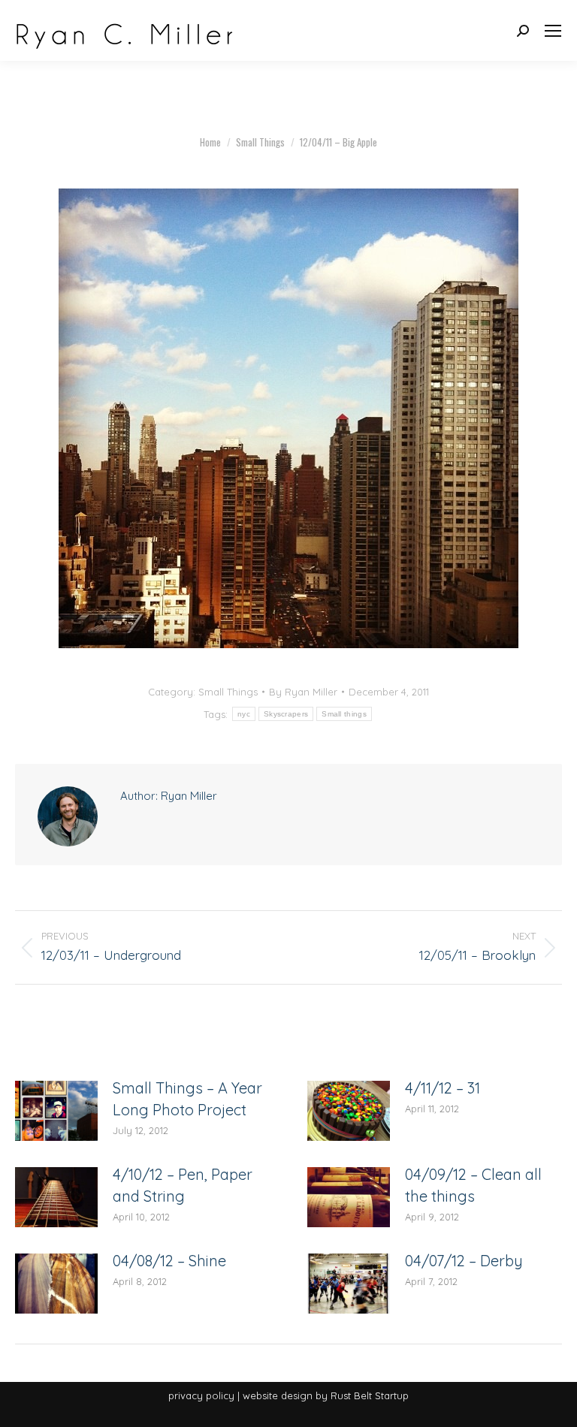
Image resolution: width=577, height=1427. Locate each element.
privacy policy (201, 1395)
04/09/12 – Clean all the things (473, 1185)
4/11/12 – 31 (442, 1088)
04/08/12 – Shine (169, 1260)
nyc (243, 714)
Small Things (228, 692)
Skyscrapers (286, 714)
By (303, 692)
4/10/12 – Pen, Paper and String (182, 1185)
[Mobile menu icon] (553, 31)
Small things (344, 714)
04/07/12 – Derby (464, 1260)
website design (278, 1395)
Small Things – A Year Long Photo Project (187, 1099)
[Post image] (56, 1111)
